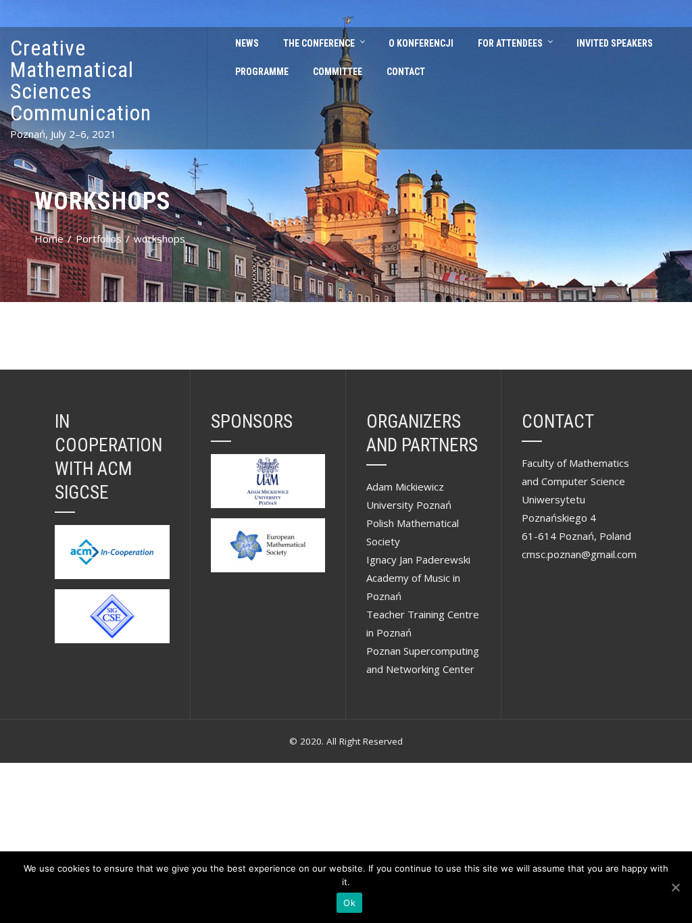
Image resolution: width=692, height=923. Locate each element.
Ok (349, 902)
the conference (319, 43)
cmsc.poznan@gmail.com (579, 554)
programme (262, 71)
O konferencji (421, 43)
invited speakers (614, 43)
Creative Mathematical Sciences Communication (80, 80)
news (247, 43)
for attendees (510, 43)
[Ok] (675, 887)
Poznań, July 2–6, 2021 (63, 134)
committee (337, 71)
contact (406, 71)
